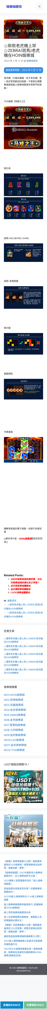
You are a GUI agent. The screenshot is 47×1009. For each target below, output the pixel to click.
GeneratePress (24, 970)
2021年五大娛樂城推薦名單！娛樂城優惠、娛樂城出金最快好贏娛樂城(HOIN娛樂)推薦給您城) (23, 952)
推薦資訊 (11, 600)
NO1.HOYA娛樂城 (14, 694)
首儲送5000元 (11, 1005)
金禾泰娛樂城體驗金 (21, 585)
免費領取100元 (35, 1005)
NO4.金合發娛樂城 (15, 709)
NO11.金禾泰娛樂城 (15, 745)
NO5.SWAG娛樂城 (15, 715)
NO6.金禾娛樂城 (13, 720)
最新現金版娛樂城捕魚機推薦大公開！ (23, 936)
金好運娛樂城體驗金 (21, 589)
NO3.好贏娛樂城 (13, 705)
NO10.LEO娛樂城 (14, 740)
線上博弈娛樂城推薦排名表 (17, 912)
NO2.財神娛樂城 (13, 699)
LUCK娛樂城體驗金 (20, 592)
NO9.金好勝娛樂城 (15, 735)
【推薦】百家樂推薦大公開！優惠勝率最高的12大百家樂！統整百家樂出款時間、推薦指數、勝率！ (23, 928)
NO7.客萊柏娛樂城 (14, 725)
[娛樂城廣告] (14, 6)
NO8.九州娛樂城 (13, 730)
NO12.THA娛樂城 (14, 750)
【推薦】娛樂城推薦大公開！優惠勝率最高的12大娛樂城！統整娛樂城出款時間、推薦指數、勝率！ (23, 864)
